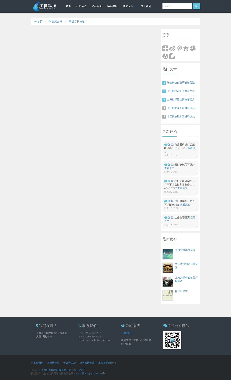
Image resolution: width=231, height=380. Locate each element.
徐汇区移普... (182, 291)
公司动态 (81, 6)
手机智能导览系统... (186, 250)
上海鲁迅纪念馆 (107, 363)
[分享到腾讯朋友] (193, 48)
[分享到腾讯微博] (179, 48)
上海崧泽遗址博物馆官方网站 (183, 99)
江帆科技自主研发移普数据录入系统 (187, 82)
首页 (68, 6)
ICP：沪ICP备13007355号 (90, 373)
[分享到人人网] (165, 56)
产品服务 (97, 6)
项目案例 (112, 6)
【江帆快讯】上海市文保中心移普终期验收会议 (193, 91)
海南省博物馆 (87, 363)
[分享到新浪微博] (172, 48)
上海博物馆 (53, 363)
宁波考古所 (69, 363)
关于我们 (146, 6)
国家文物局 (37, 363)
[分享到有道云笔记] (172, 56)
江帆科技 (127, 333)
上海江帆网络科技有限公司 (56, 370)
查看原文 (169, 168)
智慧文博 (57, 21)
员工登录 (78, 370)
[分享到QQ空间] (186, 48)
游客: (171, 144)
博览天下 (128, 6)
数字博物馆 (78, 21)
